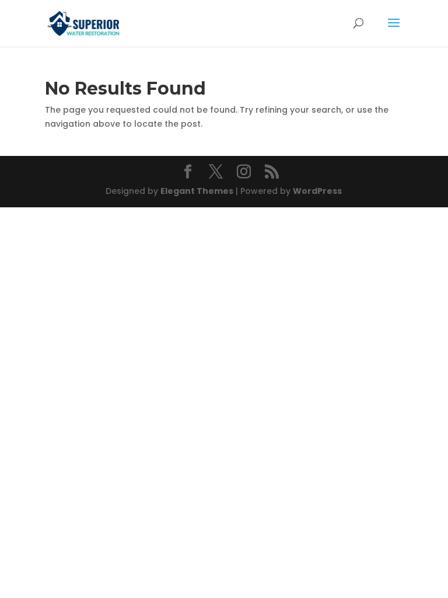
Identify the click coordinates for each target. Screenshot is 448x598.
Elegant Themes (196, 191)
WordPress (317, 191)
